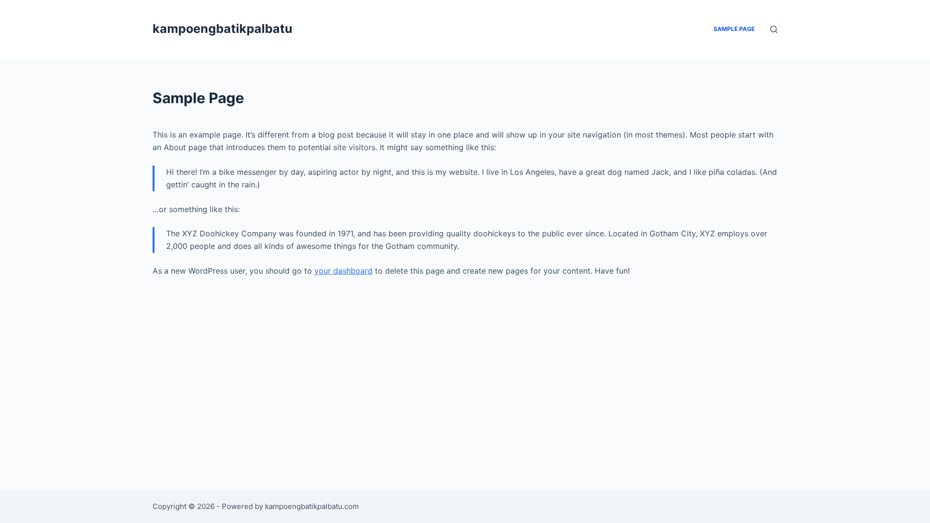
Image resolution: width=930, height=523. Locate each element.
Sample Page (734, 28)
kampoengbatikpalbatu (223, 28)
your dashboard (343, 271)
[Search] (773, 29)
